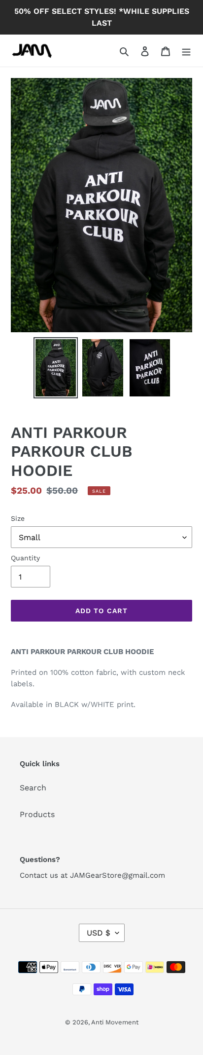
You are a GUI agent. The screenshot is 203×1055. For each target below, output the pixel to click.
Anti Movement (114, 1022)
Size (18, 518)
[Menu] (186, 51)
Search (33, 787)
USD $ (98, 933)
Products (37, 814)
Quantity (25, 558)
